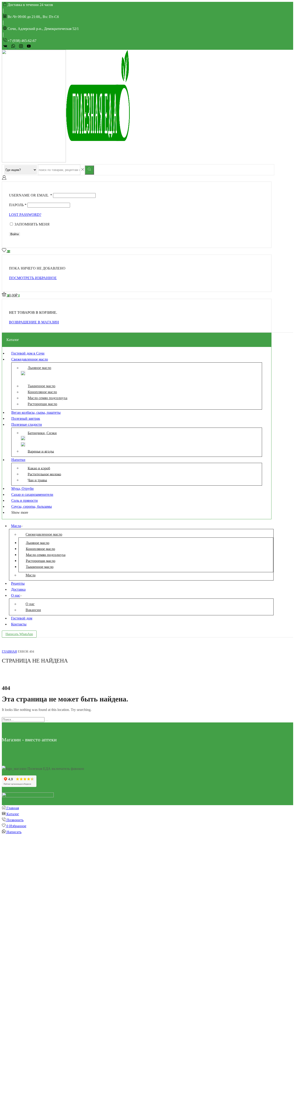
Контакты (19, 624)
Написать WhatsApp (19, 634)
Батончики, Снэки (42, 433)
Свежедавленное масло (29, 359)
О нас (15, 595)
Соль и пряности (24, 500)
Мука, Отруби (22, 488)
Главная (9, 651)
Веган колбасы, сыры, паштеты (36, 412)
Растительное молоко (44, 474)
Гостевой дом (21, 618)
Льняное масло (39, 368)
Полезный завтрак (25, 418)
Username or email (30, 195)
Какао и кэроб (39, 468)
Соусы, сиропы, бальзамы (31, 506)
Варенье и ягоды (41, 451)
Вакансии (33, 610)
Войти (14, 234)
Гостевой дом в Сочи (27, 353)
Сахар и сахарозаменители (32, 494)
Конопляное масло (42, 392)
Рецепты (18, 583)
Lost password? (25, 215)
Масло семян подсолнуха (47, 398)
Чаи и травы (37, 480)
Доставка (18, 589)
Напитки (18, 460)
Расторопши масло (42, 404)
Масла (16, 526)
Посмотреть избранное (33, 278)
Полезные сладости (26, 424)
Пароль (18, 205)
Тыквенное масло (41, 386)
